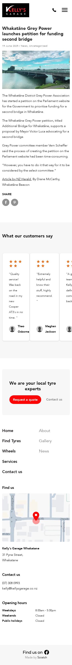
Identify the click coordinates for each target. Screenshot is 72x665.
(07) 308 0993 (11, 583)
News (24, 45)
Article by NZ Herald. (17, 179)
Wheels (9, 451)
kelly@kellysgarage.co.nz (19, 588)
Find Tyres (11, 441)
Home (7, 430)
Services (9, 461)
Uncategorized (38, 45)
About (44, 430)
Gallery (45, 441)
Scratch (42, 657)
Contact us (54, 399)
